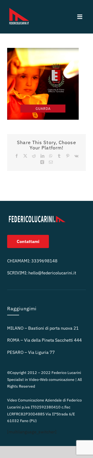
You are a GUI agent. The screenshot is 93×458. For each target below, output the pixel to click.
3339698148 (44, 261)
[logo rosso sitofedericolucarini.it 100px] (19, 7)
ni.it (52, 273)
